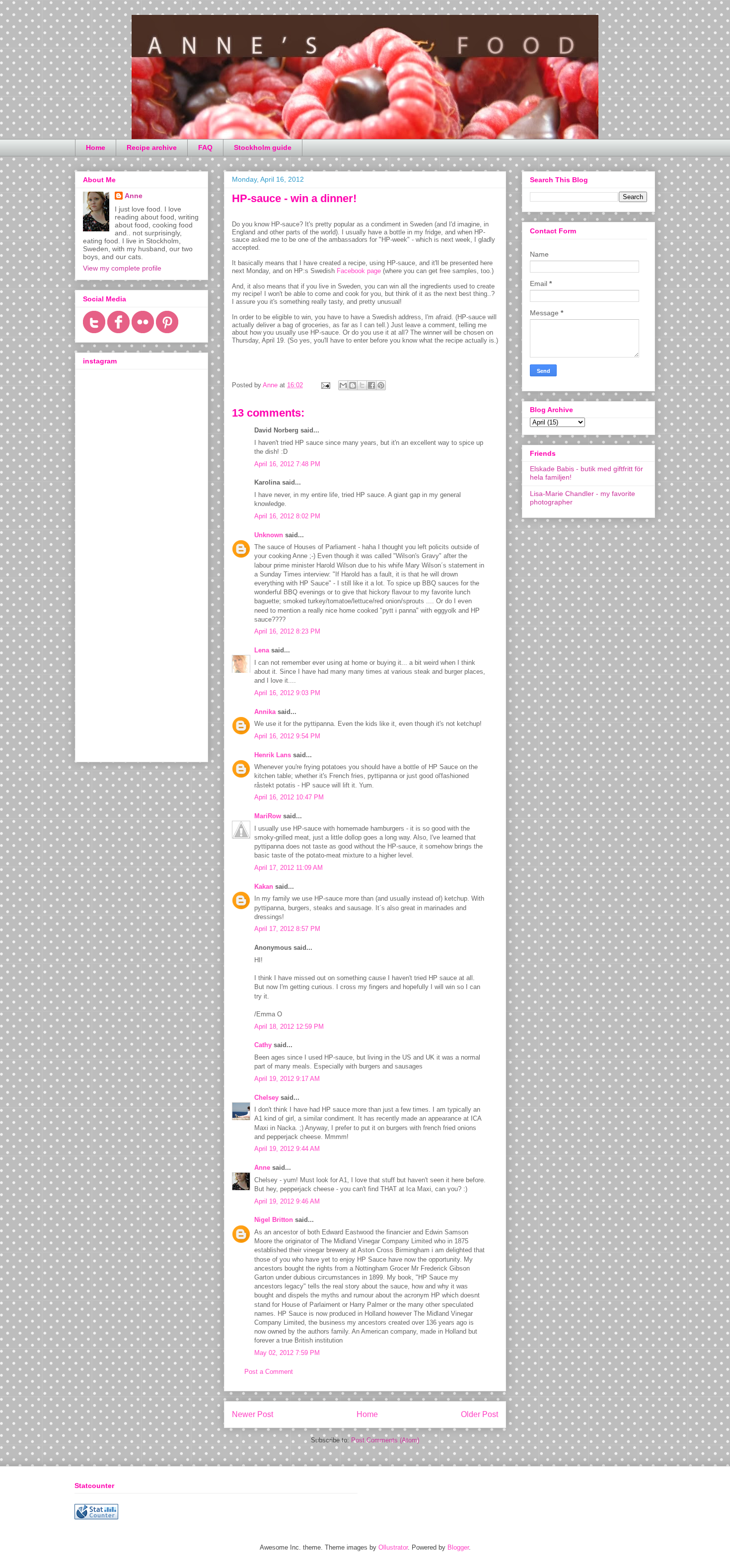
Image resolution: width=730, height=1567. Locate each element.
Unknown (268, 535)
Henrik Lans (272, 755)
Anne (262, 1167)
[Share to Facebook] (371, 385)
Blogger (458, 1547)
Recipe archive (152, 147)
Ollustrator (393, 1547)
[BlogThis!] (353, 385)
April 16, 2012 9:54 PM (287, 736)
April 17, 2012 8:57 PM (287, 928)
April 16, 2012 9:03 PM (287, 693)
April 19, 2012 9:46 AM (287, 1201)
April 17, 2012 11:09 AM (288, 867)
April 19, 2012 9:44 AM (287, 1148)
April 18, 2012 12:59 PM (289, 1026)
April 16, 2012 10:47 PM (289, 797)
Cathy (263, 1045)
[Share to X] (362, 385)
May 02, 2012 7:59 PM (287, 1352)
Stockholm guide (263, 147)
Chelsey (266, 1097)
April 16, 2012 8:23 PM (287, 631)
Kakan (263, 886)
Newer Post (252, 1414)
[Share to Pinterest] (381, 385)
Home (95, 147)
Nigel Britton (273, 1219)
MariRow (267, 816)
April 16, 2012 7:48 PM (287, 464)
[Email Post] (325, 385)
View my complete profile (122, 268)
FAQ (205, 147)
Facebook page (359, 271)
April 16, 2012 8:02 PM (287, 516)
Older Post (479, 1414)
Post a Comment (268, 1371)
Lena (261, 650)
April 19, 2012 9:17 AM (287, 1078)
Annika (265, 711)
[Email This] (343, 385)
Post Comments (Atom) (385, 1440)
